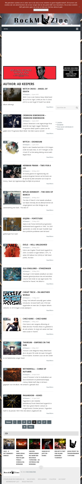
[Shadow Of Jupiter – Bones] (47, 444)
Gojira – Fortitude (33, 218)
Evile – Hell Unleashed (35, 245)
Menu (6, 29)
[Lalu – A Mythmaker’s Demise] (9, 444)
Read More (50, 107)
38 (24, 427)
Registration (27, 481)
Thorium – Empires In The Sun (36, 343)
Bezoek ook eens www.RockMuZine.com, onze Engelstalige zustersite (71, 72)
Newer (8, 422)
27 (44, 422)
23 (24, 422)
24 (29, 422)
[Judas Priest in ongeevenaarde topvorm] (73, 444)
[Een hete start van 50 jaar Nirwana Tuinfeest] (60, 444)
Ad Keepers (26, 94)
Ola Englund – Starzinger (37, 268)
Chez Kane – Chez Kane (35, 319)
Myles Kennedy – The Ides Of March (38, 193)
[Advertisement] (41, 47)
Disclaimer (60, 125)
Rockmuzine (31, 472)
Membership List (12, 481)
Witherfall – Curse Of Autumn (34, 370)
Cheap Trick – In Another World (36, 293)
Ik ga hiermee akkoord (41, 10)
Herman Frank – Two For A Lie (37, 166)
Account (62, 479)
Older (31, 427)
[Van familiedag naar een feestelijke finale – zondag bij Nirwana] (21, 444)
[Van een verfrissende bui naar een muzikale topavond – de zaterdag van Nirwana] (34, 444)
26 (39, 422)
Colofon (59, 122)
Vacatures (60, 129)
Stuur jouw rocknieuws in (65, 127)
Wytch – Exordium (32, 142)
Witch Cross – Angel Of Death (35, 90)
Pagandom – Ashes (32, 395)
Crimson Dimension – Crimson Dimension (34, 116)
